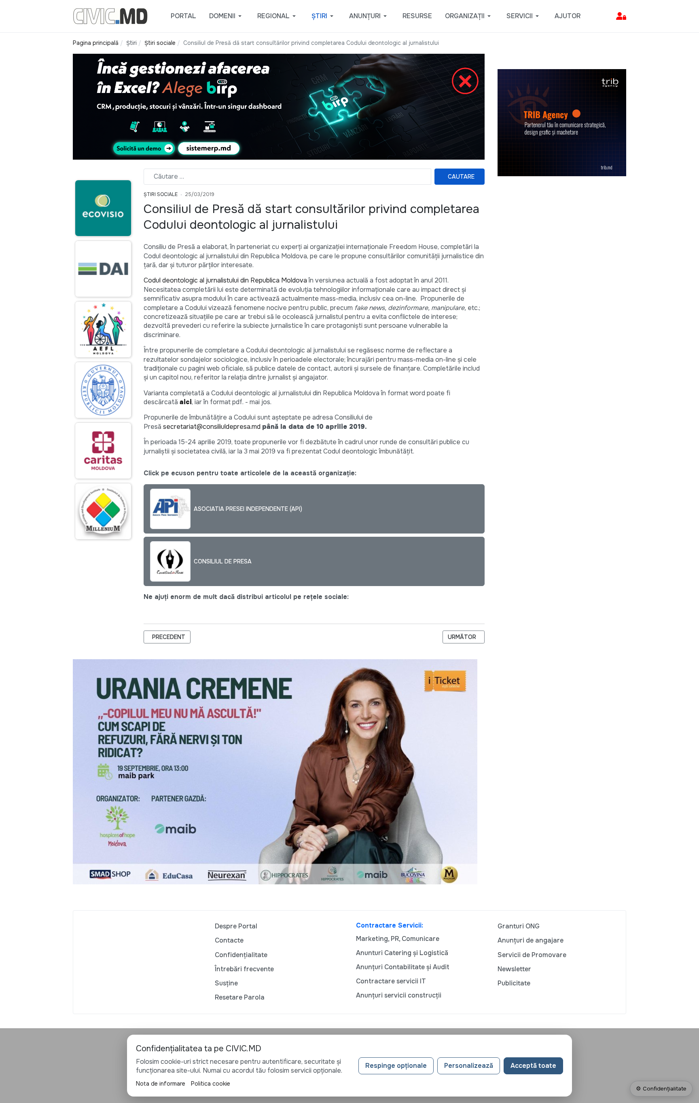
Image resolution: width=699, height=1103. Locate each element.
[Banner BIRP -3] (279, 106)
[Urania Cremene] (275, 771)
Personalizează (468, 1065)
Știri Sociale (161, 194)
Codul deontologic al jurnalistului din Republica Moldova (225, 280)
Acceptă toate (533, 1065)
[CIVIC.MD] (110, 15)
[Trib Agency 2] (562, 122)
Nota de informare (160, 1083)
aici (186, 402)
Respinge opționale (396, 1065)
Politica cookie (210, 1083)
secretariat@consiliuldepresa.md (212, 426)
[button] (227, 16)
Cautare (461, 176)
